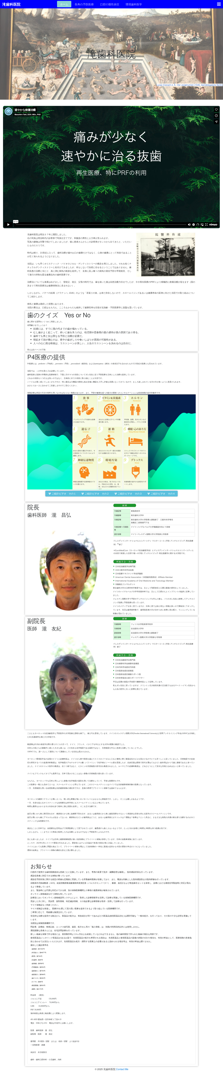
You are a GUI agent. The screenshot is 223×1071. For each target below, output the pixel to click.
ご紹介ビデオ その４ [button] (162, 493)
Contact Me (122, 1069)
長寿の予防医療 (84, 4)
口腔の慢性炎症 (109, 4)
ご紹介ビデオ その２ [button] (96, 493)
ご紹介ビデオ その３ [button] (129, 493)
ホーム (64, 4)
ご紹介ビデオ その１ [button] (63, 493)
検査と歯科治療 (69, 12)
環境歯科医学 (134, 4)
